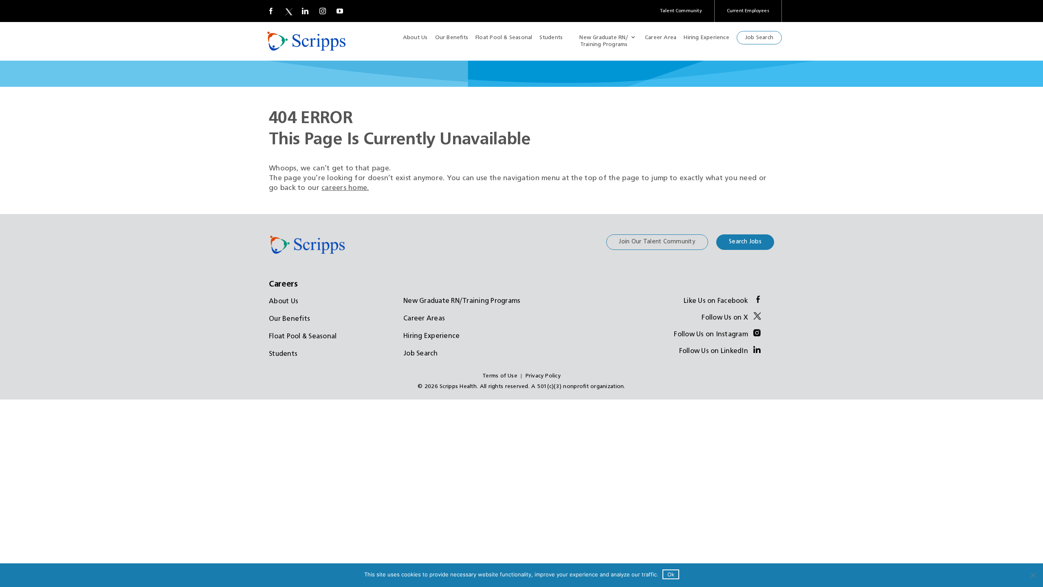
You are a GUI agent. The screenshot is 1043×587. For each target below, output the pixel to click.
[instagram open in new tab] (322, 11)
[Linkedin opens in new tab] (305, 11)
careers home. (345, 188)
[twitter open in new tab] (288, 11)
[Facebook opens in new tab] (271, 11)
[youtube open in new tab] (340, 11)
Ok (670, 574)
